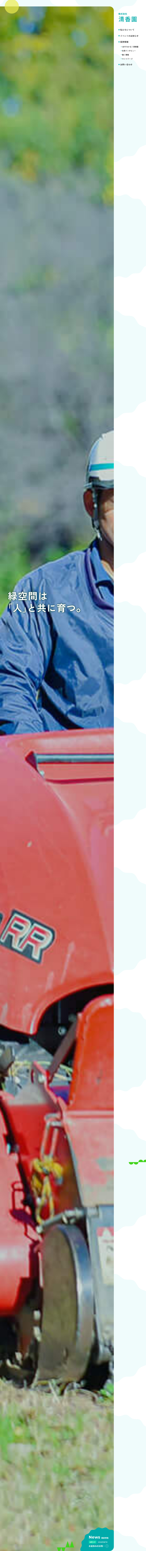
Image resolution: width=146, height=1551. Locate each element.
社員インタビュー (129, 50)
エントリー (126, 59)
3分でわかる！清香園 (130, 46)
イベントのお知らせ (129, 35)
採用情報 (124, 41)
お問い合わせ (126, 64)
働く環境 (125, 55)
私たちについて (127, 29)
